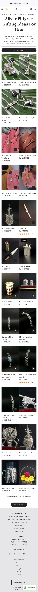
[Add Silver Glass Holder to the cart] (15, 482)
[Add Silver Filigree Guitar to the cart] (15, 222)
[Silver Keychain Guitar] (10, 177)
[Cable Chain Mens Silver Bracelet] (27, 359)
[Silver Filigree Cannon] (27, 399)
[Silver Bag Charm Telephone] (10, 140)
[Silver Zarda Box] (10, 286)
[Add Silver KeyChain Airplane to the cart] (33, 112)
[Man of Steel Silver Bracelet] (27, 321)
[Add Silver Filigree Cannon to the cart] (33, 409)
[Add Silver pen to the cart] (15, 260)
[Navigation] (2, 9)
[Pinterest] (24, 553)
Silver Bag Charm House (27, 193)
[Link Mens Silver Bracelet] (10, 321)
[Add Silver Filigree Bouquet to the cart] (33, 482)
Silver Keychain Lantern (27, 82)
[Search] (31, 9)
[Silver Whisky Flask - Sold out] (28, 260)
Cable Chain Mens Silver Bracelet (27, 376)
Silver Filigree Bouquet (27, 488)
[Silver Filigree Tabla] (27, 286)
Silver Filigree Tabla (26, 302)
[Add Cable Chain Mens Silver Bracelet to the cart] (33, 368)
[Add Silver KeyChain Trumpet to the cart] (15, 112)
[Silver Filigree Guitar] (10, 213)
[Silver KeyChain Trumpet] (10, 102)
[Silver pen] (10, 251)
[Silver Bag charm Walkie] (27, 140)
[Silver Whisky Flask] (27, 251)
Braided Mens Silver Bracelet (8, 416)
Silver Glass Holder (8, 488)
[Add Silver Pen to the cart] (33, 222)
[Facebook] (9, 553)
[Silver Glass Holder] (10, 472)
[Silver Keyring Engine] (10, 67)
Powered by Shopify (19, 589)
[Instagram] (19, 553)
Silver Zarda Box (7, 302)
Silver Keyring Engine (9, 82)
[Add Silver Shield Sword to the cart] (15, 447)
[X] (14, 553)
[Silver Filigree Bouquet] (27, 472)
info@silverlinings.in (19, 539)
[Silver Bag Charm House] (27, 177)
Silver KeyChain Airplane (27, 118)
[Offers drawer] (6, 9)
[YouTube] (29, 553)
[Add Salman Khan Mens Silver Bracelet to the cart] (15, 368)
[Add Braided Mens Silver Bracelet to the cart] (15, 409)
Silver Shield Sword (8, 453)
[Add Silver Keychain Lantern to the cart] (33, 76)
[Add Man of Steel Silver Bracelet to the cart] (33, 331)
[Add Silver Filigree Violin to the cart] (33, 447)
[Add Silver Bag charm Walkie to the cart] (33, 149)
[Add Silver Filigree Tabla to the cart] (33, 295)
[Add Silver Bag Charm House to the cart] (33, 187)
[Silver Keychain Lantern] (27, 67)
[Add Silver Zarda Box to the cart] (15, 295)
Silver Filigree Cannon (26, 415)
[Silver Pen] (27, 213)
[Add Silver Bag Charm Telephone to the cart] (15, 149)
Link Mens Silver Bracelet (7, 338)
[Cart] (35, 9)
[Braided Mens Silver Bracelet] (10, 399)
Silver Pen (22, 228)
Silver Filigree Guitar (9, 228)
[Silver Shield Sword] (10, 437)
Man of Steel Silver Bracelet (25, 338)
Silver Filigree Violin (26, 453)
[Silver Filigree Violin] (27, 437)
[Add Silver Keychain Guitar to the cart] (15, 187)
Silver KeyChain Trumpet (7, 119)
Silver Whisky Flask (26, 266)
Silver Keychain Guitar (9, 193)
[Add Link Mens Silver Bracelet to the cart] (15, 331)
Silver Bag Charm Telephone (7, 156)
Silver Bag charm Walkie (27, 155)
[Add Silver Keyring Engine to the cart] (15, 76)
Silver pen (5, 266)
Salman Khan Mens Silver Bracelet (8, 376)
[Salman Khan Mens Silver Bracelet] (10, 359)
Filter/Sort (19, 50)
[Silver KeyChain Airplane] (27, 102)
